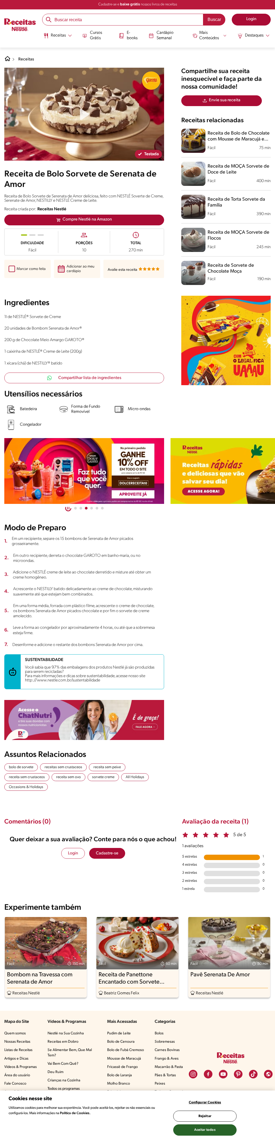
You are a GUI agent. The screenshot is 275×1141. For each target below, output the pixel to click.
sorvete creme (103, 777)
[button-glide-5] (102, 508)
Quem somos (15, 1033)
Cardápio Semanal (165, 35)
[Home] (7, 61)
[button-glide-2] (86, 508)
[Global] (268, 1074)
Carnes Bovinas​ (167, 1050)
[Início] (20, 25)
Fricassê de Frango (122, 1067)
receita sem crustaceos (27, 777)
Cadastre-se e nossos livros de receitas (137, 4)
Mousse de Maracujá (124, 1059)
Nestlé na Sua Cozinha (66, 1033)
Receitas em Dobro (63, 1042)
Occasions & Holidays (26, 787)
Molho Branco (118, 1084)
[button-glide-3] (91, 508)
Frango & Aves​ (167, 1059)
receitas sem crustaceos (63, 767)
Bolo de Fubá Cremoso (125, 1050)
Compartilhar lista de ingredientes (89, 378)
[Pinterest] (238, 1074)
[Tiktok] (253, 1074)
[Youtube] (223, 1074)
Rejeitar (204, 1116)
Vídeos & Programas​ (20, 1067)
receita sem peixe (107, 767)
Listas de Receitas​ (18, 1050)
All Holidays (135, 777)
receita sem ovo (68, 777)
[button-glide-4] (97, 508)
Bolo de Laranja (119, 1075)
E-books (132, 35)
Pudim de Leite (119, 1033)
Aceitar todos (205, 1130)
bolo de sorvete (21, 767)
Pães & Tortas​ (165, 1075)
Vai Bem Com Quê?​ (63, 1064)
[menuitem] (57, 37)
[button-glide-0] (75, 508)
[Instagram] (193, 1074)
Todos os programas (64, 1089)
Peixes (160, 1084)
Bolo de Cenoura (121, 1042)
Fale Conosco (15, 1084)
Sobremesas (165, 1042)
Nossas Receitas (17, 1042)
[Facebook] (208, 1074)
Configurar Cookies (205, 1102)
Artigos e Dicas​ (16, 1059)
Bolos (159, 1033)
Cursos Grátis (96, 35)
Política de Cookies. (75, 1113)
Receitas (26, 59)
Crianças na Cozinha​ (64, 1080)
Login (73, 853)
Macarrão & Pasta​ (169, 1067)
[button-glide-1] (80, 508)
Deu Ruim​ (55, 1072)
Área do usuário (17, 1075)
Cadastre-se (107, 853)
